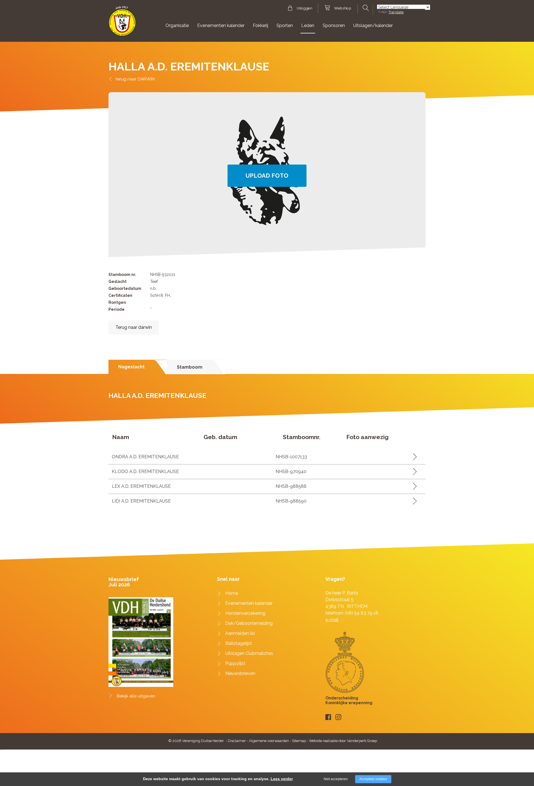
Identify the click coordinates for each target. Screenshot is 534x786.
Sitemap (299, 741)
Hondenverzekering (245, 613)
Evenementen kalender (220, 25)
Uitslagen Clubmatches (249, 653)
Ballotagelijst (238, 643)
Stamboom (189, 367)
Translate (396, 12)
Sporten (284, 25)
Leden (307, 25)
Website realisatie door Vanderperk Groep (343, 741)
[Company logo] (122, 23)
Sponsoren (334, 25)
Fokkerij (260, 25)
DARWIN (146, 79)
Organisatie (177, 25)
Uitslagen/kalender (373, 25)
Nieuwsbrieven (240, 673)
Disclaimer (237, 741)
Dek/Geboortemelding (249, 623)
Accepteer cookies (373, 779)
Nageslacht (131, 366)
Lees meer (413, 457)
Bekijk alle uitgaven (136, 696)
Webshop (342, 8)
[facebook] (328, 717)
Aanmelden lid (240, 633)
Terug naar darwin (133, 327)
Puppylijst (235, 663)
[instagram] (338, 717)
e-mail (331, 619)
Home (231, 593)
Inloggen (304, 8)
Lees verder (282, 779)
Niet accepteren (336, 779)
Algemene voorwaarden (269, 741)
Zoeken (365, 8)
